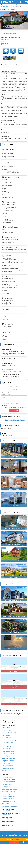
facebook (5, 834)
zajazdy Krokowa (6, 805)
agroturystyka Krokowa (7, 776)
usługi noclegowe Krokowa (8, 801)
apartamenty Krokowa (7, 777)
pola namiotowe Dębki (7, 767)
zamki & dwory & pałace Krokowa (10, 806)
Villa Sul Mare (14, 577)
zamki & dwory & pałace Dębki (9, 772)
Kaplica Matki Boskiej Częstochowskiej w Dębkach (14, 686)
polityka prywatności (11, 835)
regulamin (23, 834)
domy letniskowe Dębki (7, 750)
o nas (20, 835)
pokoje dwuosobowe (7, 810)
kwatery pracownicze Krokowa (9, 789)
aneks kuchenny (6, 814)
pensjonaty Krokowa (7, 794)
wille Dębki (4, 770)
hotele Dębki (5, 755)
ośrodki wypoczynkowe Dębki (9, 762)
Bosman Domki (14, 505)
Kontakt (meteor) (14, 834)
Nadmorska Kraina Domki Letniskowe (14, 616)
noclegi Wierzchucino (7, 742)
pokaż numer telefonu (11, 33)
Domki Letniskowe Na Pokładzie (14, 600)
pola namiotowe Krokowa (8, 798)
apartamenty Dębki (6, 748)
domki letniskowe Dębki (8, 753)
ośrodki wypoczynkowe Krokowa (10, 793)
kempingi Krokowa (6, 788)
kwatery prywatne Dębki (8, 760)
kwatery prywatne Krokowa (8, 791)
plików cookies (15, 839)
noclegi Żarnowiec (6, 730)
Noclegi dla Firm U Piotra (14, 473)
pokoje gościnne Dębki (7, 765)
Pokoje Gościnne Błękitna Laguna (14, 528)
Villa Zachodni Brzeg (14, 544)
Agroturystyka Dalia (14, 561)
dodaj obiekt (16, 837)
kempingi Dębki (6, 756)
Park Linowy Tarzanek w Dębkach (14, 704)
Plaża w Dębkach (14, 671)
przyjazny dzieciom (6, 818)
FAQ (3, 835)
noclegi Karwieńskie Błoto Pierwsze (10, 740)
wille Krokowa (5, 803)
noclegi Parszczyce (6, 739)
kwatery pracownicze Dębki (8, 758)
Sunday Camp (14, 456)
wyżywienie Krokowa (7, 784)
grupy (3, 826)
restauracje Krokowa (7, 800)
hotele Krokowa (6, 786)
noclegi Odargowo (6, 727)
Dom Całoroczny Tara (14, 632)
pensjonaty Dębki (6, 763)
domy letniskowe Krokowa (8, 779)
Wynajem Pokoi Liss (14, 649)
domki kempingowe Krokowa (9, 781)
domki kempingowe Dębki (8, 751)
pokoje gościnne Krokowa (8, 796)
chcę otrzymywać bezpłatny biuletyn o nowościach (11, 404)
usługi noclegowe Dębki (8, 768)
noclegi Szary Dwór (6, 729)
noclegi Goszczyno (6, 737)
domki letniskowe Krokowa (8, 783)
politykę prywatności (21, 407)
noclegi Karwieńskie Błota (8, 734)
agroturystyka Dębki (7, 746)
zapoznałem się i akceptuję (14, 407)
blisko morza (5, 822)
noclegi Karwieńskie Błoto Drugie (10, 732)
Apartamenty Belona (14, 489)
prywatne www (8, 435)
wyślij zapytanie (14, 410)
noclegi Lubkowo (6, 735)
